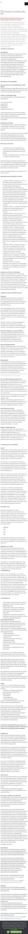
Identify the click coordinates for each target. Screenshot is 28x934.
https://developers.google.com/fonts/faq (10, 877)
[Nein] (26, 927)
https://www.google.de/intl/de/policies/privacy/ (11, 916)
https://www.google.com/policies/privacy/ (10, 880)
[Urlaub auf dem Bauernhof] (9, 3)
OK (8, 931)
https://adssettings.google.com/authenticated (11, 882)
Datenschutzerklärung (16, 931)
